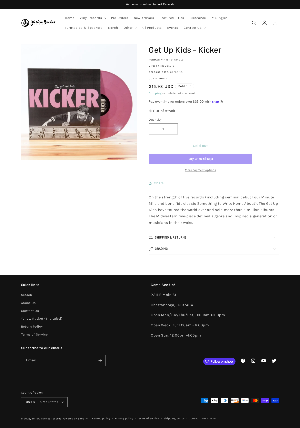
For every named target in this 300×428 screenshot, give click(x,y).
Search (26, 295)
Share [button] (159, 183)
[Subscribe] (100, 360)
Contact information (203, 418)
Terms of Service (34, 334)
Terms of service (148, 418)
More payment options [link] (200, 170)
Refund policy (101, 418)
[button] (92, 18)
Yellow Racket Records (47, 418)
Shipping (155, 93)
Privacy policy (124, 418)
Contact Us (30, 311)
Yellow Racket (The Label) (42, 318)
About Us (28, 303)
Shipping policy (174, 418)
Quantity (155, 119)
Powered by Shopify (75, 418)
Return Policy (32, 326)
